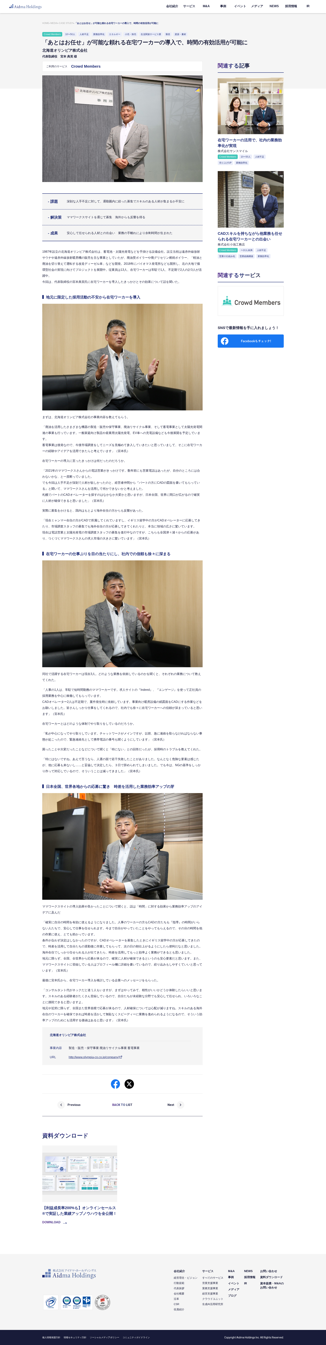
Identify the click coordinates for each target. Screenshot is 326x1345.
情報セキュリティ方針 (75, 1337)
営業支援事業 (210, 1283)
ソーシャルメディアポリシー (104, 1337)
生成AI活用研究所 (212, 1304)
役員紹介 (179, 1309)
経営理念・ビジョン (186, 1277)
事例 (223, 6)
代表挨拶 (179, 1288)
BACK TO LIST (122, 1105)
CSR (176, 1304)
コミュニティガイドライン (136, 1337)
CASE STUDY (66, 23)
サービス (189, 6)
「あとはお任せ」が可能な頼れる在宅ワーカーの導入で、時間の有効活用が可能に (116, 23)
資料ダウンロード (271, 1277)
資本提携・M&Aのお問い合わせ (272, 1285)
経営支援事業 (210, 1293)
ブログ (232, 1295)
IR (308, 6)
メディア (257, 6)
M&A (206, 6)
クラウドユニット (212, 1298)
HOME (45, 23)
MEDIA (54, 23)
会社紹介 (172, 6)
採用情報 (291, 6)
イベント (240, 6)
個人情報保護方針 (51, 1337)
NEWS (274, 6)
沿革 (176, 1298)
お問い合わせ (268, 1271)
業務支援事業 (210, 1288)
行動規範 (179, 1283)
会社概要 (179, 1293)
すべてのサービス (212, 1277)
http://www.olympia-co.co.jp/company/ (94, 1057)
